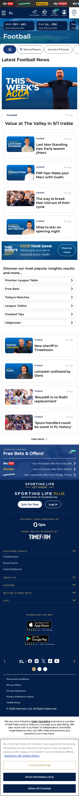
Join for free (30, 504)
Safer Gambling (40, 721)
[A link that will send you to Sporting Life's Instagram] (36, 661)
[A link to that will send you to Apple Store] (39, 626)
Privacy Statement (16, 691)
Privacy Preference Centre (20, 696)
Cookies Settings (39, 765)
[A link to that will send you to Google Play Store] (39, 640)
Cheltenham (10, 556)
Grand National (12, 569)
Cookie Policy (13, 702)
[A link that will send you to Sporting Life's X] (43, 661)
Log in (53, 504)
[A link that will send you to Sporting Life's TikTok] (50, 661)
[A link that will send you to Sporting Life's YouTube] (56, 661)
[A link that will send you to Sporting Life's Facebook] (30, 661)
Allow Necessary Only (39, 776)
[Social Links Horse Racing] (39, 669)
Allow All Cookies (39, 788)
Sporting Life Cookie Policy (22, 755)
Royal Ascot (10, 562)
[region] (39, 767)
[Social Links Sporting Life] (34, 669)
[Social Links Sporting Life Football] (45, 669)
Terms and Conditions (17, 679)
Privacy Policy (13, 685)
